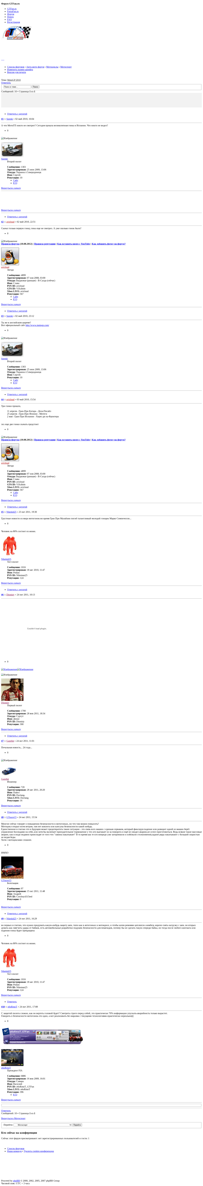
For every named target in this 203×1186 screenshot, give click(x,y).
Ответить (6, 82)
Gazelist (10, 741)
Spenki (9, 119)
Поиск (10, 17)
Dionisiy (10, 594)
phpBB (16, 1180)
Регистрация (13, 22)
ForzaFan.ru (13, 11)
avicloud (10, 222)
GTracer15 (11, 817)
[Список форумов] (17, 39)
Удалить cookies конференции (39, 1151)
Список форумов (15, 67)
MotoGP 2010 (14, 80)
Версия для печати (16, 72)
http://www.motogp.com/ (37, 325)
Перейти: (8, 1125)
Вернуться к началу (11, 188)
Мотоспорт (66, 67)
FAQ (9, 19)
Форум (10, 14)
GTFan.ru (11, 8)
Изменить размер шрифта (20, 69)
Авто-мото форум (35, 67)
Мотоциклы (52, 67)
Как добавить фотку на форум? (109, 244)
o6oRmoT (12, 1006)
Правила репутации (44, 244)
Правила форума (10, 244)
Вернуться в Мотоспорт (13, 1118)
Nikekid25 (11, 512)
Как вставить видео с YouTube (73, 244)
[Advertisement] (101, 47)
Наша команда (14, 1151)
